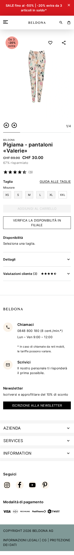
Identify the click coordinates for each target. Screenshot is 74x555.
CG (44, 540)
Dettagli (9, 259)
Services (13, 440)
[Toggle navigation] (6, 22)
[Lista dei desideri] (50, 42)
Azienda (12, 428)
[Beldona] (37, 22)
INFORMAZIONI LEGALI (21, 540)
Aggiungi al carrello (37, 209)
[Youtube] (32, 485)
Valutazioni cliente (20, 274)
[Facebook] (20, 485)
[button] (6, 125)
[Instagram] (7, 485)
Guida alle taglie (55, 181)
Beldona (9, 139)
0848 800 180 (28, 331)
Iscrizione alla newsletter (37, 405)
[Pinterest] (45, 485)
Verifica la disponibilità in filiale (37, 222)
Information (17, 453)
